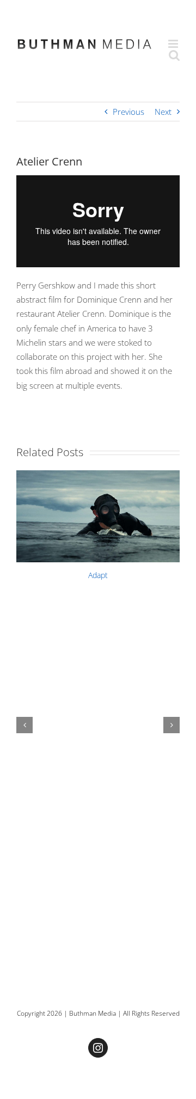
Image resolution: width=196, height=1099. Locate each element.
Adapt (98, 575)
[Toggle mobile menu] (174, 44)
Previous (128, 111)
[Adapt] (98, 516)
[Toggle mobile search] (174, 55)
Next (163, 111)
